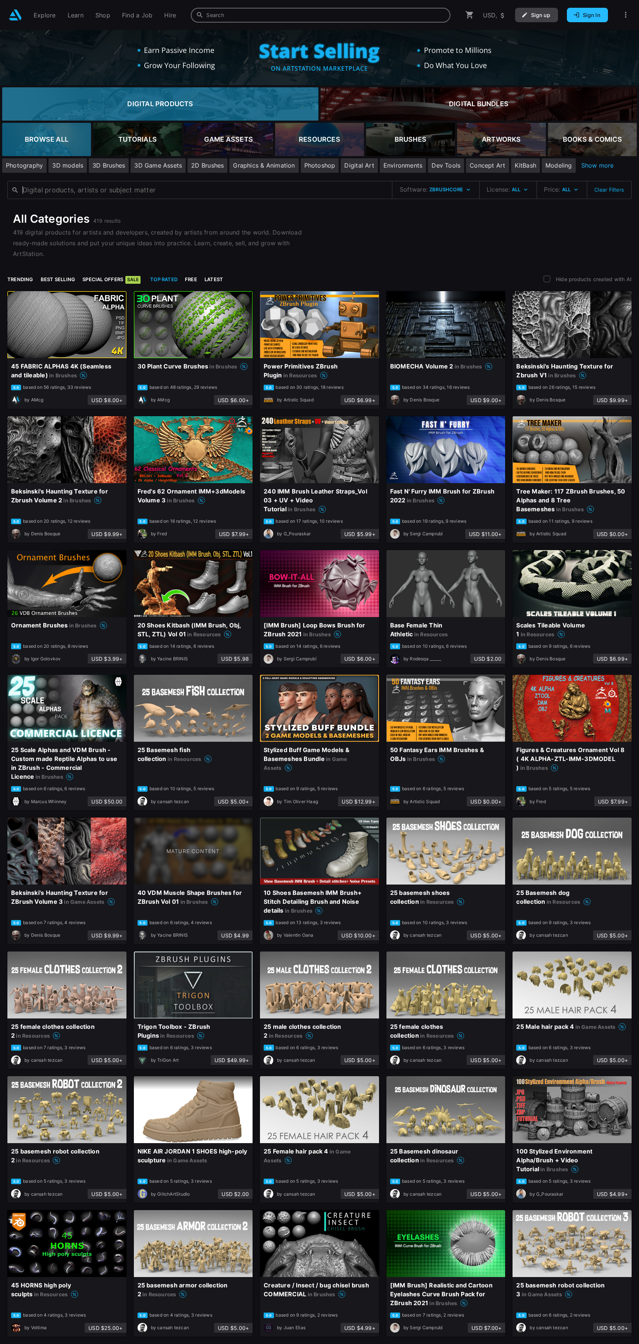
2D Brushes (207, 165)
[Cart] (469, 15)
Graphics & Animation (264, 165)
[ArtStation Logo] (15, 15)
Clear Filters (609, 189)
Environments (403, 165)
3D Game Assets (158, 165)
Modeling (558, 165)
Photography (24, 165)
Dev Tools (446, 165)
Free (191, 279)
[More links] (625, 15)
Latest (213, 279)
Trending (20, 279)
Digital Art (359, 165)
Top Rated (164, 279)
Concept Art (487, 165)
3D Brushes (108, 165)
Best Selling (58, 279)
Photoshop (319, 165)
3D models (67, 165)
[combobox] (320, 15)
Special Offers (110, 279)
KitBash (525, 165)
